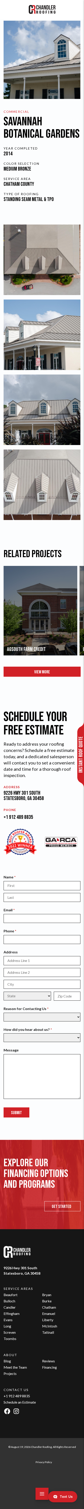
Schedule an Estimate (20, 1402)
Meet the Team (15, 1367)
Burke (47, 1301)
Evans (8, 1320)
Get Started (61, 1206)
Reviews (48, 1361)
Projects (10, 1373)
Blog (7, 1361)
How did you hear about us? (35, 1029)
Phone (17, 931)
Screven (10, 1332)
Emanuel (48, 1313)
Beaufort (10, 1295)
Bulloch (9, 1301)
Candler (10, 1307)
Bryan (46, 1295)
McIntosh (49, 1326)
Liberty (47, 1320)
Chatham (49, 1307)
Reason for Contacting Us (33, 1008)
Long (7, 1326)
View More (42, 672)
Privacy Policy (44, 1462)
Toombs (10, 1338)
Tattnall (48, 1332)
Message (11, 1050)
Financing (49, 1367)
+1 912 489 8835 (18, 817)
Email (16, 910)
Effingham (11, 1313)
